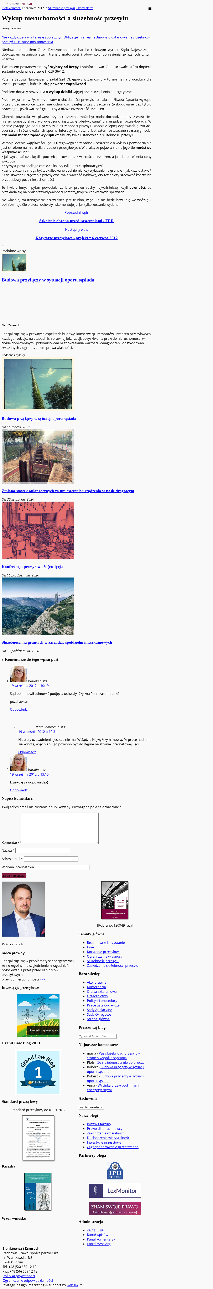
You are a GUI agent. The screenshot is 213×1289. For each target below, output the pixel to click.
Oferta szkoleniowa (102, 991)
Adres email (12, 858)
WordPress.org (99, 1244)
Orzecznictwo (97, 996)
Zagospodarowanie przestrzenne (113, 1147)
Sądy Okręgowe (99, 1014)
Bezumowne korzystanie (106, 942)
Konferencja (96, 987)
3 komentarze (84, 8)
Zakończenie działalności (106, 1133)
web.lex (72, 1285)
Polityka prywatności (19, 1276)
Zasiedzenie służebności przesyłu (112, 965)
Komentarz (12, 842)
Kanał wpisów (97, 1234)
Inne (90, 947)
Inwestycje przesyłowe (104, 1142)
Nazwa (8, 850)
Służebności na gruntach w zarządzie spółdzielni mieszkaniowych (57, 642)
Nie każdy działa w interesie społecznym (32, 37)
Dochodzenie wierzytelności (108, 1137)
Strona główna (98, 1019)
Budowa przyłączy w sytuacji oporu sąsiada (39, 418)
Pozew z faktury (99, 1124)
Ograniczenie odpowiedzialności (28, 1280)
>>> (42, 979)
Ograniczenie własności (105, 956)
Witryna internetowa (18, 867)
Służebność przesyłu (61, 8)
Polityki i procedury (102, 1000)
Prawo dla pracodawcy (104, 1128)
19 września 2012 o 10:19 (29, 685)
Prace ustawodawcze (103, 1005)
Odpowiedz (18, 709)
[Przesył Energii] (20, 4)
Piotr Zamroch (11, 8)
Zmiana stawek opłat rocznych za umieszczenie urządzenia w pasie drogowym (68, 491)
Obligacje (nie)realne (79, 37)
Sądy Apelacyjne (99, 1010)
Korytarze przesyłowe (103, 951)
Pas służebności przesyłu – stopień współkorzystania (113, 1055)
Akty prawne (96, 982)
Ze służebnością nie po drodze (121, 1062)
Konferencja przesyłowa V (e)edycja (32, 566)
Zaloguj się (95, 1230)
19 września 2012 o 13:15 (29, 774)
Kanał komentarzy (101, 1239)
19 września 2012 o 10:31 (37, 731)
